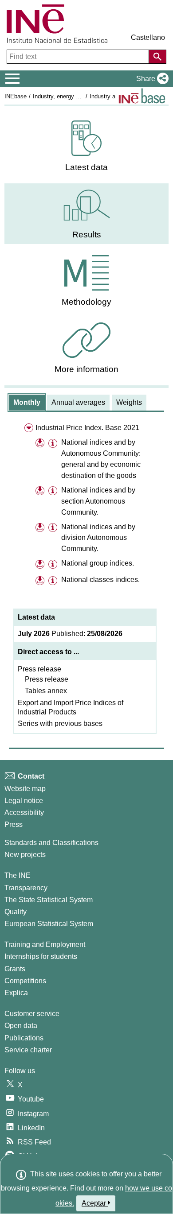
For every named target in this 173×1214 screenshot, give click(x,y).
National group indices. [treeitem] (97, 563)
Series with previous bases (60, 723)
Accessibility (24, 812)
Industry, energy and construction (75, 96)
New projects (25, 854)
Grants (14, 969)
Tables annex (46, 690)
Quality (15, 911)
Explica (16, 993)
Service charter (28, 1050)
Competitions (25, 981)
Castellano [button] (148, 37)
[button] (151, 79)
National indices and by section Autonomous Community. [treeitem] (98, 501)
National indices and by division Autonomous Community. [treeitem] (98, 538)
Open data (20, 1025)
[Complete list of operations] (142, 96)
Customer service (31, 1013)
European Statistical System (48, 923)
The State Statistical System (48, 900)
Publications (23, 1038)
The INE (17, 875)
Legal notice (23, 800)
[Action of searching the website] (157, 57)
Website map (25, 788)
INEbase (15, 96)
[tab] (27, 403)
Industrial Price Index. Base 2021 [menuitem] (87, 427)
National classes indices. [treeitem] (100, 579)
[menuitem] (86, 146)
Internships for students (40, 956)
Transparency (25, 888)
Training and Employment (44, 944)
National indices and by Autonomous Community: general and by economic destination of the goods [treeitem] (101, 458)
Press (13, 824)
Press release (39, 669)
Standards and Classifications (51, 842)
